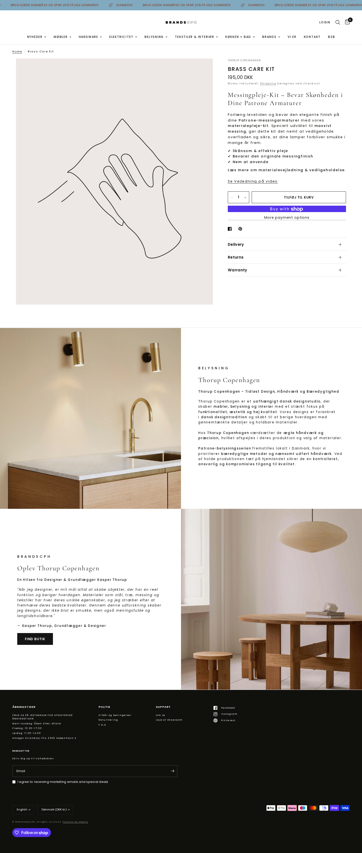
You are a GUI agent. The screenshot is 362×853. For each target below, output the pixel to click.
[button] (35, 639)
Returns (236, 257)
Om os (160, 715)
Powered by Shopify (75, 822)
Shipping (268, 84)
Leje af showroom (169, 719)
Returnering (108, 719)
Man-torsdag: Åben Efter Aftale (36, 723)
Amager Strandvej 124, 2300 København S (44, 738)
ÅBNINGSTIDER (23, 707)
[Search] (338, 22)
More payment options (287, 218)
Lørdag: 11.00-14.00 (26, 733)
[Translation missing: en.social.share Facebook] (231, 229)
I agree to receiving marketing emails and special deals (62, 782)
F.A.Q (102, 724)
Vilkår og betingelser (115, 715)
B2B (331, 37)
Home (17, 51)
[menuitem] (36, 37)
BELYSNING (154, 37)
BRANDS (269, 37)
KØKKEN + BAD (238, 37)
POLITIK (104, 707)
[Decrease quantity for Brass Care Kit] (231, 197)
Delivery (236, 244)
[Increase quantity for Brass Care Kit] (245, 197)
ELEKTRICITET (121, 37)
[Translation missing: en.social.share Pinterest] (241, 229)
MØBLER (61, 37)
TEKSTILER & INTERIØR (194, 37)
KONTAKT (312, 37)
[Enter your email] (172, 771)
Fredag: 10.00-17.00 (27, 728)
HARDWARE (88, 37)
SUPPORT (163, 707)
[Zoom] (202, 69)
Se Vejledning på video (253, 181)
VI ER (292, 37)
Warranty (237, 270)
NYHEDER (35, 37)
